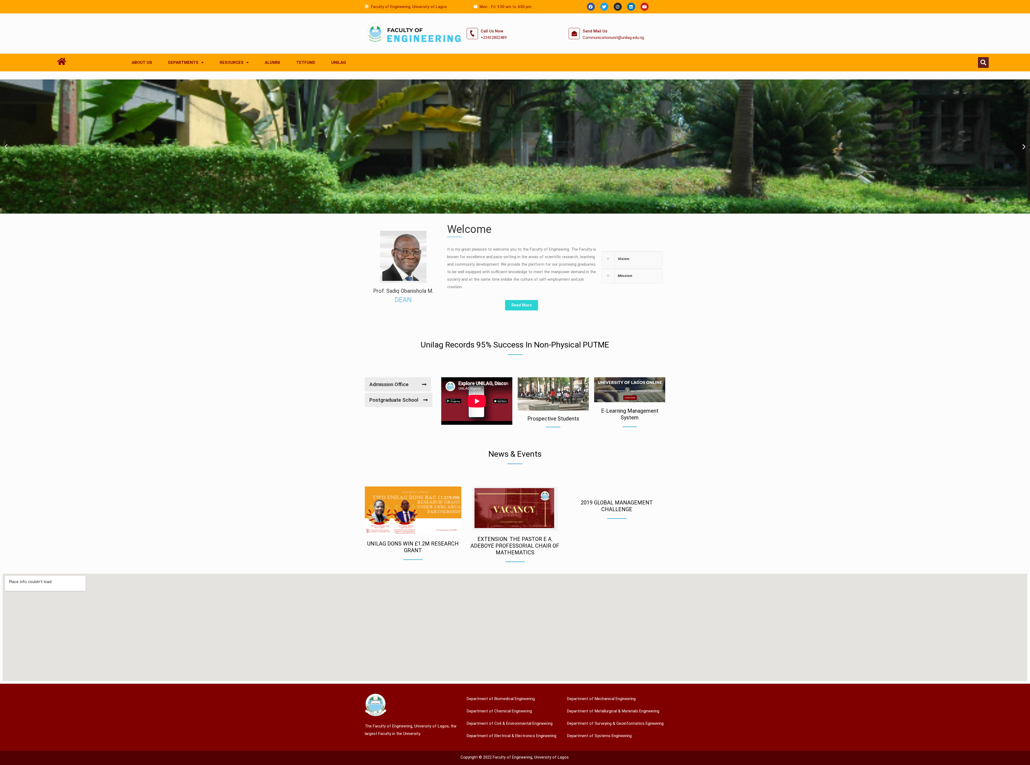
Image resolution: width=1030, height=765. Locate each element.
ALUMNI (272, 62)
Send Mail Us (595, 31)
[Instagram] (618, 7)
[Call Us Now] (472, 33)
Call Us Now (492, 31)
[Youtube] (645, 7)
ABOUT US (142, 62)
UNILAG (338, 62)
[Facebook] (591, 7)
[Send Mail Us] (574, 33)
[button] (983, 62)
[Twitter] (604, 7)
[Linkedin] (631, 7)
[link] (632, 259)
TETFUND (305, 62)
